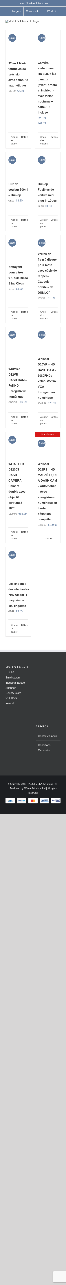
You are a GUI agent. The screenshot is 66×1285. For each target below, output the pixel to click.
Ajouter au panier (14, 140)
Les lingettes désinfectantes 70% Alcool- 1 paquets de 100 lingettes (18, 594)
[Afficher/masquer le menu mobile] (59, 23)
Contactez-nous (47, 736)
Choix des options (43, 140)
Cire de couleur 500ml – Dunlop (18, 190)
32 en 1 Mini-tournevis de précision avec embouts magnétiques (18, 74)
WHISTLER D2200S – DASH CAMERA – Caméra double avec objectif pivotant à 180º (16, 486)
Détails (24, 137)
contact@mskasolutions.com (33, 3)
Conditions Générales (44, 747)
